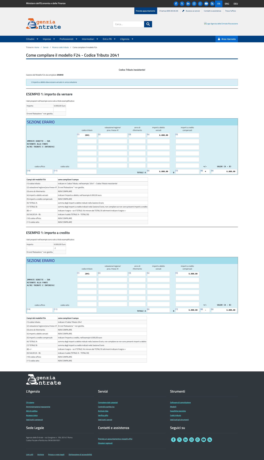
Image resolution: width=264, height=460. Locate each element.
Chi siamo (30, 402)
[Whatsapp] (200, 3)
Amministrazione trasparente (38, 406)
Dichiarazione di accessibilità (80, 454)
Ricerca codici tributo (60, 47)
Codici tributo (175, 415)
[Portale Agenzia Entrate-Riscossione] (221, 24)
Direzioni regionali (105, 443)
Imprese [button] (47, 39)
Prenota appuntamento (145, 10)
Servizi (45, 47)
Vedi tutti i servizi (105, 419)
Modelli (173, 406)
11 (56, 170)
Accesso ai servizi (193, 10)
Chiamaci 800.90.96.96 (168, 10)
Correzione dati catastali (108, 402)
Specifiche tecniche (178, 410)
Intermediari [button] (88, 39)
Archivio (40, 454)
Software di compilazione (180, 402)
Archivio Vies (103, 410)
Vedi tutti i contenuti (34, 419)
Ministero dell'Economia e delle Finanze (46, 3)
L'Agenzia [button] (125, 39)
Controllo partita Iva (106, 406)
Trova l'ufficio (230, 10)
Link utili (29, 454)
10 (29, 170)
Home (36, 47)
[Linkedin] (188, 3)
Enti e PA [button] (107, 39)
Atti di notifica (31, 410)
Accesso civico (32, 415)
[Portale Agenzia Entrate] (43, 24)
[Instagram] (194, 3)
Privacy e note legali (56, 454)
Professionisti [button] (67, 39)
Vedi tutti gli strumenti (179, 419)
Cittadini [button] (30, 39)
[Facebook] (176, 3)
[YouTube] (206, 3)
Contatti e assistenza (212, 10)
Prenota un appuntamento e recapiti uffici (115, 438)
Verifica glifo (103, 415)
